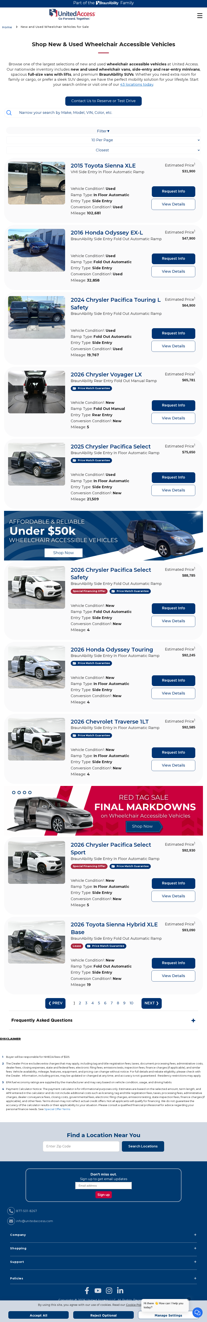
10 (131, 1003)
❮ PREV (55, 1003)
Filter (103, 131)
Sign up (103, 1195)
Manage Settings (168, 1315)
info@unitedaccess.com (34, 1221)
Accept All (38, 1315)
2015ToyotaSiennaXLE (103, 165)
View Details (173, 204)
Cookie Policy (135, 1305)
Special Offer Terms (57, 1109)
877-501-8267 (26, 1211)
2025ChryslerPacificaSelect (111, 446)
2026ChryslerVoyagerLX (106, 374)
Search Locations (143, 1146)
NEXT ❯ (152, 1003)
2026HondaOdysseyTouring (112, 649)
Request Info (173, 191)
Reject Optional (103, 1315)
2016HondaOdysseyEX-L (107, 232)
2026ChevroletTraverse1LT (110, 721)
